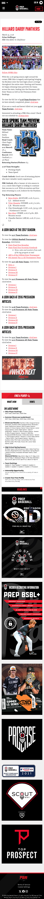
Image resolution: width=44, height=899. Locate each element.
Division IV (12, 275)
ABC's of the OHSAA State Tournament (23, 255)
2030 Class (30, 419)
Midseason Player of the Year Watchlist (27, 458)
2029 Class (23, 413)
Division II (12, 270)
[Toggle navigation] (3, 8)
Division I (12, 267)
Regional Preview (16, 451)
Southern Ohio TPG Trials (12, 440)
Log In (36, 3)
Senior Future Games (27, 428)
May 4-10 (36, 456)
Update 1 (28, 467)
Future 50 (24, 442)
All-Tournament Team (22, 449)
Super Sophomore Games (13, 426)
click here (34, 102)
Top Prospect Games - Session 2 (16, 436)
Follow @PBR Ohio (9, 72)
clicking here (23, 115)
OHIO (4, 3)
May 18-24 (21, 456)
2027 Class (8, 413)
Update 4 (8, 467)
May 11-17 (29, 456)
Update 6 (25, 465)
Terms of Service (24, 885)
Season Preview (10, 452)
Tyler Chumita (14, 203)
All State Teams (9, 449)
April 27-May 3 (9, 458)
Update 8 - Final (10, 465)
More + (39, 9)
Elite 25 (11, 265)
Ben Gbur (12, 213)
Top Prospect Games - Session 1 (24, 438)
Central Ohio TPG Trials (28, 440)
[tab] (12, 402)
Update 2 (21, 467)
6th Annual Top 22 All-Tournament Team (24, 257)
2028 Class (16, 413)
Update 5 (32, 465)
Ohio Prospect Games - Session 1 (17, 433)
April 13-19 (16, 459)
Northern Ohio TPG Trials (12, 442)
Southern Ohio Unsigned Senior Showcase (25, 424)
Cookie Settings (24, 887)
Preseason (35, 467)
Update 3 (14, 467)
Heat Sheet (26, 451)
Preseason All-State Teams (24, 452)
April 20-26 (8, 459)
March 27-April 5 (33, 459)
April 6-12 (24, 459)
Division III (13, 272)
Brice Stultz (13, 198)
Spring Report (35, 451)
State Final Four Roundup (18, 245)
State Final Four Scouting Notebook (22, 247)
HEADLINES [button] (22, 489)
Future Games (16, 428)
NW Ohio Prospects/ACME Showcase (19, 434)
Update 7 (18, 465)
